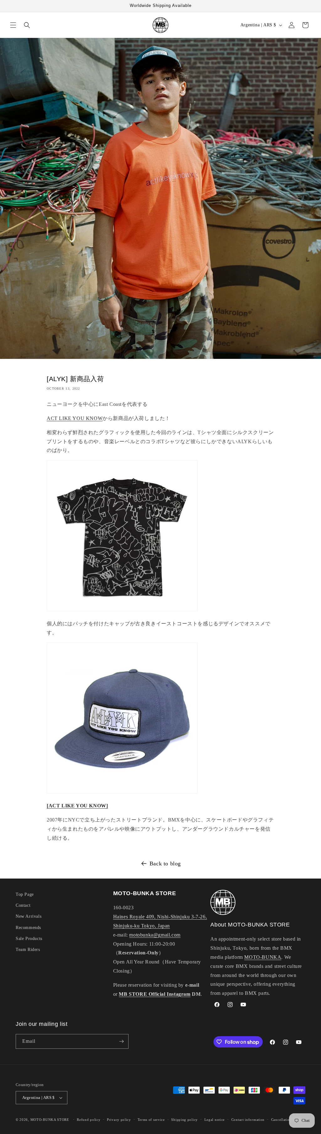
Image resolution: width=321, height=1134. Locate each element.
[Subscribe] (121, 1041)
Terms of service (151, 1119)
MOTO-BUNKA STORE (49, 1119)
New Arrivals (28, 916)
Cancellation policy (287, 1119)
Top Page (25, 894)
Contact (23, 905)
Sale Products (29, 938)
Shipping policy (184, 1119)
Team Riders (28, 949)
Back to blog (165, 863)
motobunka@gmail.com (154, 934)
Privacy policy (119, 1119)
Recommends (28, 927)
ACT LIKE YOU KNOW (75, 418)
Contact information (248, 1119)
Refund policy (88, 1119)
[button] (13, 25)
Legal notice (214, 1119)
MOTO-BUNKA (262, 957)
